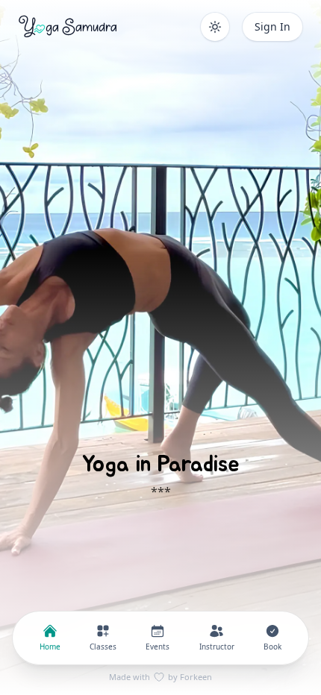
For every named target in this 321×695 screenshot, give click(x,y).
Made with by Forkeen (160, 676)
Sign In (272, 26)
